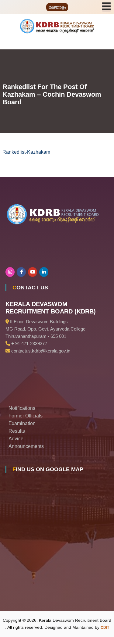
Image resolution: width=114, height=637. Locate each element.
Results (17, 431)
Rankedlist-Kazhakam (26, 152)
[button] (106, 7)
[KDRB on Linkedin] (43, 272)
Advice (16, 438)
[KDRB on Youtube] (32, 272)
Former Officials (26, 415)
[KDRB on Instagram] (10, 272)
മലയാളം (57, 7)
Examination (22, 423)
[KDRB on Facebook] (21, 272)
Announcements (26, 446)
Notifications (22, 408)
